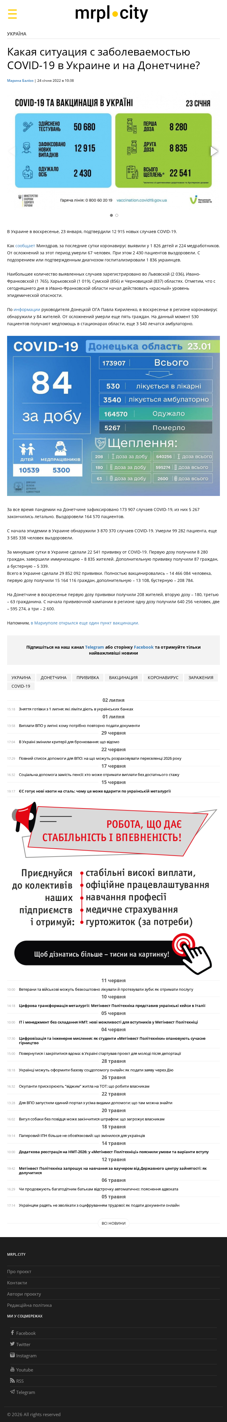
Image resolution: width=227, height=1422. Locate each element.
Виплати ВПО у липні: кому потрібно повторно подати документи (79, 725)
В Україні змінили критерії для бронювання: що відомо (69, 742)
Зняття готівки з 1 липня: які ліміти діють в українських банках (76, 709)
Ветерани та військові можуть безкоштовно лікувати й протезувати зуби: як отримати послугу (106, 989)
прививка (88, 677)
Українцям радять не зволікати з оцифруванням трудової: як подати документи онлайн (99, 1205)
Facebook (144, 647)
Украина (21, 677)
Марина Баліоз (20, 80)
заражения (201, 677)
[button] (213, 151)
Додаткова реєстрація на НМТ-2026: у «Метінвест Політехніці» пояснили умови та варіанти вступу (114, 1152)
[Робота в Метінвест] (113, 888)
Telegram (94, 647)
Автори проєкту (24, 1294)
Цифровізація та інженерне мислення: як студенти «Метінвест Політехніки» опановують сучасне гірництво (112, 1040)
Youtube (24, 1370)
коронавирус (163, 677)
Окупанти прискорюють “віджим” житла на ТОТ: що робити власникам (84, 1086)
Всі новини (114, 1223)
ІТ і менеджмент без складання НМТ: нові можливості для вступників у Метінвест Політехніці (108, 1022)
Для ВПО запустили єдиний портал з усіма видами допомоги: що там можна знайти (95, 1103)
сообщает (25, 245)
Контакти (17, 1283)
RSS (20, 1381)
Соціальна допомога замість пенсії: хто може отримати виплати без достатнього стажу (99, 774)
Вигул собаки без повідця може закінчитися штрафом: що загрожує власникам (92, 1119)
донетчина (54, 677)
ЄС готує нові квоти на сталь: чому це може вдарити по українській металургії (95, 791)
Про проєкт (19, 1271)
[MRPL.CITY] (111, 14)
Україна (16, 34)
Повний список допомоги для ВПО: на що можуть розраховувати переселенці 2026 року (100, 758)
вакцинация (123, 677)
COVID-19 (21, 686)
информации (27, 309)
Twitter (23, 1344)
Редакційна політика (29, 1305)
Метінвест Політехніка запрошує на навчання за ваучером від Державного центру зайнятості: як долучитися (113, 1170)
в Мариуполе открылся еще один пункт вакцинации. (85, 623)
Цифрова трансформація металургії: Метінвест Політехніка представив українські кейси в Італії (112, 1005)
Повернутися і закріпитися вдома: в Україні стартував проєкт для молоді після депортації (100, 1053)
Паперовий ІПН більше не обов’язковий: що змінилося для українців (82, 1135)
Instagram (26, 1355)
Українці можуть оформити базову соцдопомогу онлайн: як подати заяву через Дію (96, 1070)
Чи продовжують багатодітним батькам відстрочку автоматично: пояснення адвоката (98, 1189)
